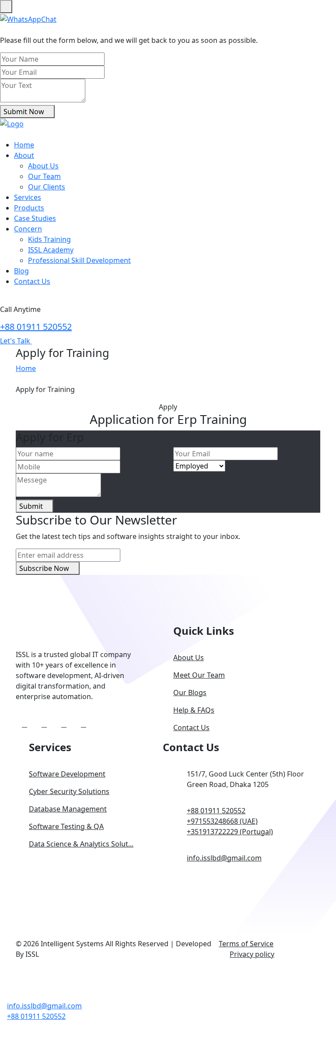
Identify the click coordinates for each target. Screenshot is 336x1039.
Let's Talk (16, 341)
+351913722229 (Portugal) (230, 831)
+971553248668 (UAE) (222, 821)
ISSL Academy (51, 250)
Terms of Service (246, 943)
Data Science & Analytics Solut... (81, 844)
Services (27, 197)
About (24, 155)
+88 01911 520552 (36, 326)
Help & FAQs (193, 710)
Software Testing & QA (66, 826)
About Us (43, 166)
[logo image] (11, 994)
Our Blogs (189, 692)
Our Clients (46, 187)
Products (29, 208)
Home (24, 145)
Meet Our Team (199, 675)
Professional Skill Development (79, 260)
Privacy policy (252, 954)
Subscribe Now (45, 568)
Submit (32, 506)
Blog (21, 271)
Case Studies (35, 218)
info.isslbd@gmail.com (224, 858)
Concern (28, 229)
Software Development (67, 774)
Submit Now (25, 111)
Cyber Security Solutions (69, 791)
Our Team (44, 176)
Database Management (68, 809)
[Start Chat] (28, 18)
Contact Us (32, 281)
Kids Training (49, 239)
